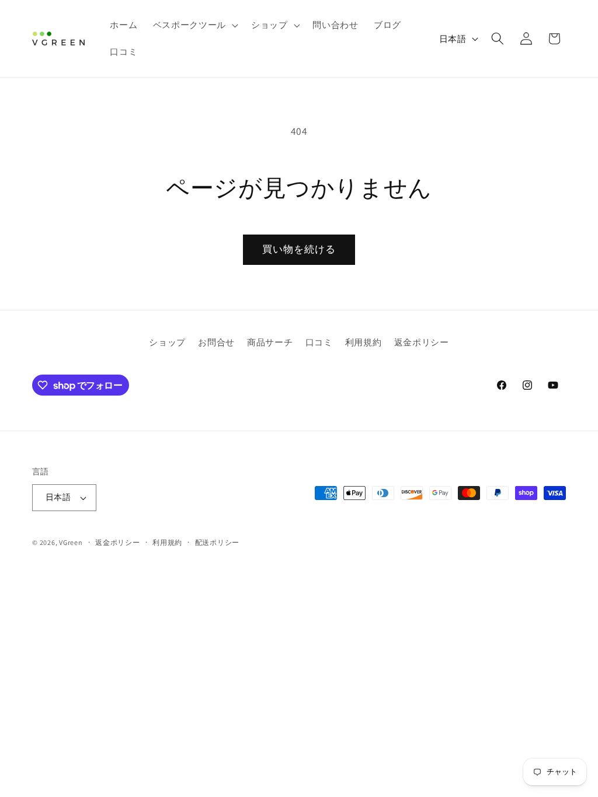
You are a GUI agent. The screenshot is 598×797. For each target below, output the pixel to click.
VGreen (71, 542)
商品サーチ (270, 342)
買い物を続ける (299, 249)
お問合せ (216, 342)
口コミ (319, 342)
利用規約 (363, 342)
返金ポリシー (421, 342)
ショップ (167, 342)
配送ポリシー (217, 542)
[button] (194, 25)
